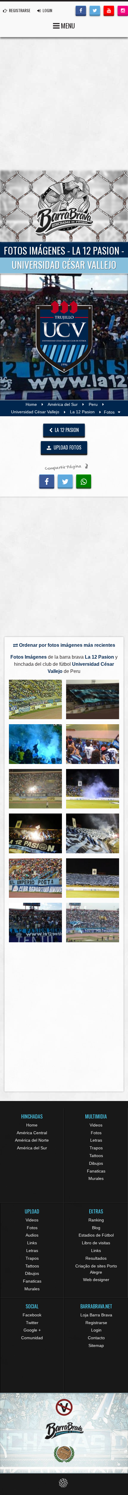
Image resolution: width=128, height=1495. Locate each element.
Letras (96, 1140)
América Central (32, 1132)
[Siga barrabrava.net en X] (95, 10)
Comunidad (32, 1337)
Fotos (96, 1132)
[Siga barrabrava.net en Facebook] (81, 10)
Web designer (96, 1279)
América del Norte (32, 1140)
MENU (67, 25)
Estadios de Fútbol (96, 1235)
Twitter (32, 1322)
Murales (96, 1178)
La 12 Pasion (82, 412)
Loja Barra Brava (96, 1315)
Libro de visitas (96, 1242)
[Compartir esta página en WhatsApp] (83, 480)
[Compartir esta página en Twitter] (65, 480)
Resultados (96, 1258)
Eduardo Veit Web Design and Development (64, 1483)
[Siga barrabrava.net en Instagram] (123, 10)
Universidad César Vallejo (35, 412)
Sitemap (96, 1345)
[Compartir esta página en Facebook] (46, 480)
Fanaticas (96, 1171)
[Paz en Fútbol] (64, 1407)
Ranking (96, 1220)
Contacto (96, 1337)
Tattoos (96, 1155)
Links (32, 1242)
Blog (96, 1227)
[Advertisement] (64, 104)
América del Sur (63, 404)
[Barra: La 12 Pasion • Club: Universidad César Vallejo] (35, 699)
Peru (93, 404)
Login (96, 1330)
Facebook (32, 1315)
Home (31, 404)
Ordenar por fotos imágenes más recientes (66, 645)
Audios (32, 1235)
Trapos (96, 1148)
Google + (32, 1330)
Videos (96, 1125)
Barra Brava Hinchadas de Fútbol (64, 206)
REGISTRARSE (19, 10)
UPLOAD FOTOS (66, 447)
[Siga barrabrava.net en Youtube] (109, 10)
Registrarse (96, 1322)
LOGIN (47, 10)
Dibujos (96, 1163)
